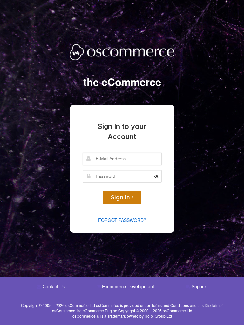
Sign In (121, 197)
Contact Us (54, 286)
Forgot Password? (122, 220)
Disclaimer (214, 305)
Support (199, 286)
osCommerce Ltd (80, 305)
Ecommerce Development (128, 286)
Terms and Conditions (170, 305)
